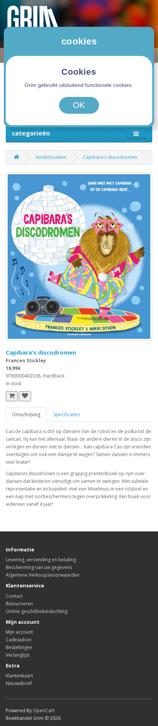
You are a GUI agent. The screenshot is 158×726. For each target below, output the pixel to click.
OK (79, 105)
